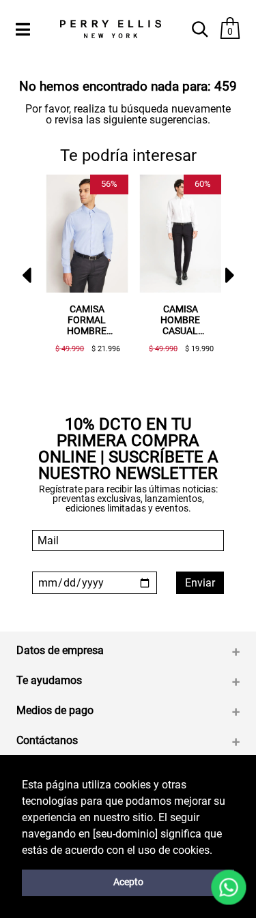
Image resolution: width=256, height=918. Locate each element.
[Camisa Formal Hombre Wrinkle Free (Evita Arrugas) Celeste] (87, 234)
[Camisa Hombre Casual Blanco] (180, 234)
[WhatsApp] (228, 887)
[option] (81, 269)
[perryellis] (111, 29)
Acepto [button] (128, 882)
